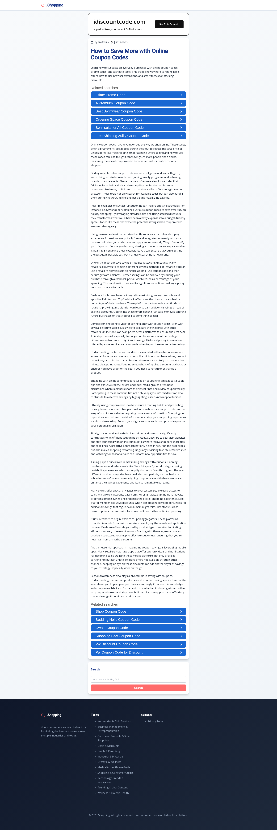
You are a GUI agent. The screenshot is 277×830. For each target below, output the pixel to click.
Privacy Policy (155, 721)
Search (138, 687)
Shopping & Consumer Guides (115, 772)
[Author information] (112, 42)
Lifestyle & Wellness (109, 762)
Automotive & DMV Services (114, 721)
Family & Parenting (108, 751)
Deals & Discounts (108, 746)
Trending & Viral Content (112, 787)
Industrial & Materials (110, 756)
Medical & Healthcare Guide (113, 767)
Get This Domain (169, 24)
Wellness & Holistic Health (113, 793)
